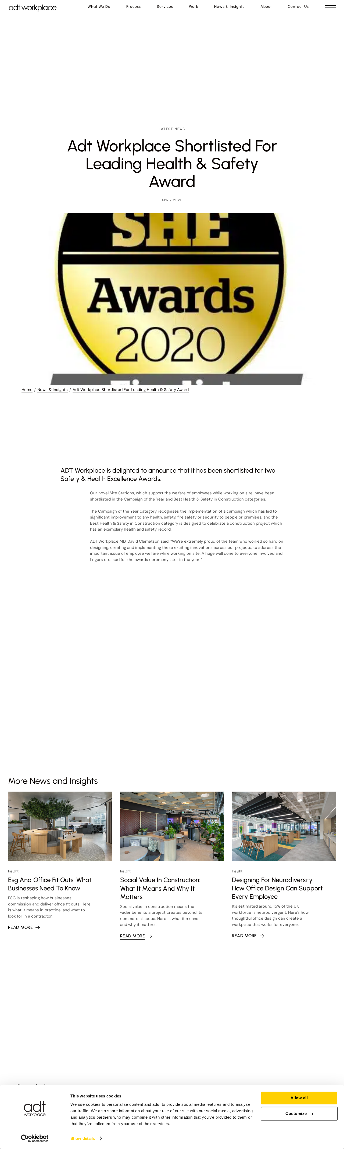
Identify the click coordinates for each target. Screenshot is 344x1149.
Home (27, 389)
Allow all (299, 1098)
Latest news (172, 129)
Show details (82, 1138)
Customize (296, 1113)
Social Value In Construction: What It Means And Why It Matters (160, 888)
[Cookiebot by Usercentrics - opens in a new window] (34, 1138)
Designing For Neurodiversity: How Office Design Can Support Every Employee (277, 888)
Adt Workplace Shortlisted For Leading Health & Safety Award (131, 389)
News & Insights (52, 389)
